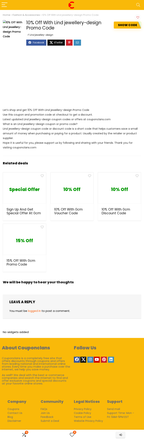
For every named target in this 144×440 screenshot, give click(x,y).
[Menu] (4, 5)
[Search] (138, 5)
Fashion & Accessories (26, 15)
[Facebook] (77, 360)
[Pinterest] (104, 360)
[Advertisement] (72, 78)
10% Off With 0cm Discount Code (116, 211)
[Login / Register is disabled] (120, 435)
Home (6, 15)
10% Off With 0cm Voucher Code (68, 211)
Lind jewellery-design (41, 34)
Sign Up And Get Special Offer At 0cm (24, 211)
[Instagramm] (90, 360)
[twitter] (83, 360)
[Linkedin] (111, 360)
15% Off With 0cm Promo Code (21, 262)
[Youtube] (97, 360)
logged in (34, 311)
